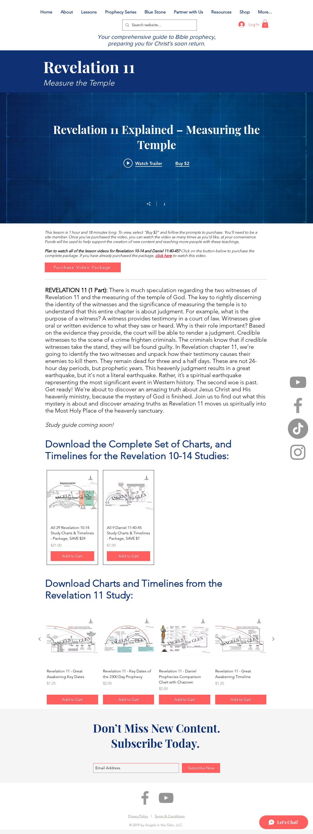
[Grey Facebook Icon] (298, 405)
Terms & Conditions (170, 816)
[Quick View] (72, 495)
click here (163, 255)
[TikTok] (298, 428)
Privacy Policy (138, 816)
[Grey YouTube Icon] (298, 382)
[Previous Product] (40, 639)
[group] (156, 517)
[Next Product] (273, 639)
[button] (265, 24)
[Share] (151, 203)
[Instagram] (298, 452)
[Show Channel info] (162, 203)
